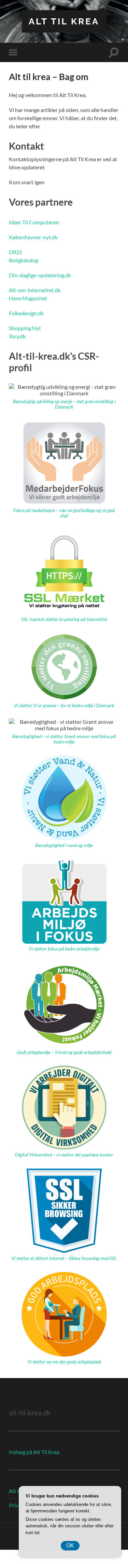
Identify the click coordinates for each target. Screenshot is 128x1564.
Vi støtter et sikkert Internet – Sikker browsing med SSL (64, 1258)
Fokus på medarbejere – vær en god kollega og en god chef (64, 513)
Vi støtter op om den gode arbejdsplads (64, 1361)
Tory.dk (17, 336)
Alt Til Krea (64, 21)
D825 (15, 252)
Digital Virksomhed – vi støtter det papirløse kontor (64, 1154)
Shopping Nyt (25, 328)
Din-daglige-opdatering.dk (40, 275)
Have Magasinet (28, 298)
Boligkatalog (23, 260)
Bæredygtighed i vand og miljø (64, 845)
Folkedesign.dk (26, 313)
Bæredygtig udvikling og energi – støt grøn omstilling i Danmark (64, 404)
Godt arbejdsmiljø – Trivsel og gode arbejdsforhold (64, 1052)
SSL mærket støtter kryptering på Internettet (64, 619)
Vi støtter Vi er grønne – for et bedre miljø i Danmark (64, 705)
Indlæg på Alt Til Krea (34, 1452)
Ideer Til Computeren (34, 222)
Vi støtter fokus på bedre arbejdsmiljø (64, 948)
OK (70, 1545)
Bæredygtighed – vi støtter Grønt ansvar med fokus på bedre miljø (64, 739)
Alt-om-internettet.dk (34, 290)
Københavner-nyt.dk (33, 237)
